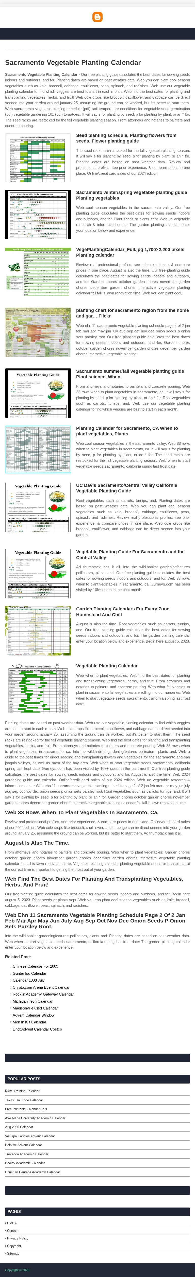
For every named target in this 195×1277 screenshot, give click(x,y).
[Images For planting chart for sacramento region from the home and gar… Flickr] (38, 332)
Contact (13, 1231)
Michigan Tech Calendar (33, 1001)
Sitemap (13, 1253)
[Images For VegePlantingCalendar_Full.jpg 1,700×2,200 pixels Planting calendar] (38, 271)
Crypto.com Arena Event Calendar (41, 987)
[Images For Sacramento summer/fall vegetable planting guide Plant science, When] (38, 393)
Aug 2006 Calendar (19, 1127)
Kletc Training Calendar (22, 1091)
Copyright (14, 1246)
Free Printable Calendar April (26, 1109)
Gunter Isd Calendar (29, 973)
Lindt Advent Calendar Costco (37, 1029)
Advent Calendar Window (34, 1015)
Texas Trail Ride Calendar (24, 1100)
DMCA (12, 1223)
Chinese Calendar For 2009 (35, 966)
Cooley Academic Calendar (25, 1163)
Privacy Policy (17, 1238)
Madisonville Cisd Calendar (35, 1008)
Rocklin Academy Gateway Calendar (43, 994)
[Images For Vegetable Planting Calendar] (38, 688)
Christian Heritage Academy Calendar (32, 1172)
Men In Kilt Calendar (29, 1022)
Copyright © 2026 (17, 1270)
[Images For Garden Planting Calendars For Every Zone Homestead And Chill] (38, 630)
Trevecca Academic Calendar (26, 1154)
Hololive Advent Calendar (23, 1145)
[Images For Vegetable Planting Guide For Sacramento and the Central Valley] (38, 573)
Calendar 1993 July (29, 980)
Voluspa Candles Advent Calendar (30, 1136)
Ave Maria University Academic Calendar (35, 1118)
